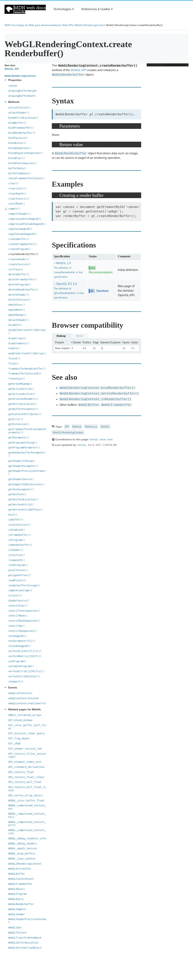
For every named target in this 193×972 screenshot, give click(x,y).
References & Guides (95, 9)
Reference (91, 426)
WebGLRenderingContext (89, 25)
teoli (110, 439)
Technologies (62, 9)
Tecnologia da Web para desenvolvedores (36, 25)
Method (76, 426)
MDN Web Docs (25, 9)
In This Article (156, 64)
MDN (8, 25)
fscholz (94, 439)
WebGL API (78, 70)
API (67, 426)
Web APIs (68, 25)
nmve (103, 439)
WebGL (105, 426)
